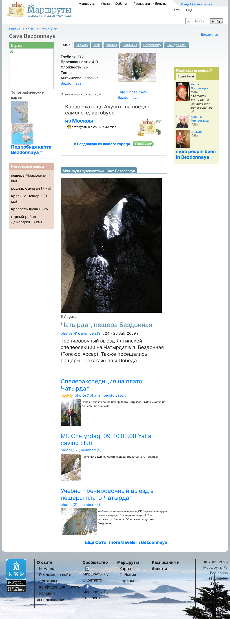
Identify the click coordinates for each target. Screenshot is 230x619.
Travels (82, 45)
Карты (176, 10)
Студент (196, 131)
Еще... (190, 10)
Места (105, 3)
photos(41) (70, 333)
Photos (111, 45)
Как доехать (176, 45)
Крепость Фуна (24, 209)
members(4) (90, 504)
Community (152, 45)
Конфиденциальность (59, 587)
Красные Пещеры (26, 196)
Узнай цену (143, 143)
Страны (126, 581)
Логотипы (48, 581)
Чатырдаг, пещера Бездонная (106, 325)
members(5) (91, 450)
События (121, 3)
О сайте (44, 562)
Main (67, 45)
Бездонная (210, 34)
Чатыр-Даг (48, 29)
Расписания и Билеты (150, 3)
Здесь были (186, 76)
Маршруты (87, 3)
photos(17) (70, 450)
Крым (29, 29)
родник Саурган (25, 188)
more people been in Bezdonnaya (196, 154)
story (122, 395)
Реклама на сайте (56, 574)
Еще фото (95, 542)
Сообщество (95, 562)
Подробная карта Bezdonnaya (31, 149)
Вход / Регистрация (196, 4)
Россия (14, 29)
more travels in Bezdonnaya (138, 542)
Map (96, 45)
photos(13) (84, 395)
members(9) (91, 333)
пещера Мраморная (28, 175)
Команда (47, 568)
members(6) (105, 395)
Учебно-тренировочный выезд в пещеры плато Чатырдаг (107, 494)
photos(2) (69, 504)
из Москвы (79, 121)
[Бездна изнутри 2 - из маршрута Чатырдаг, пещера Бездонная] (111, 245)
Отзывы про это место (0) (81, 94)
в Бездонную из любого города (102, 144)
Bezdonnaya (71, 83)
